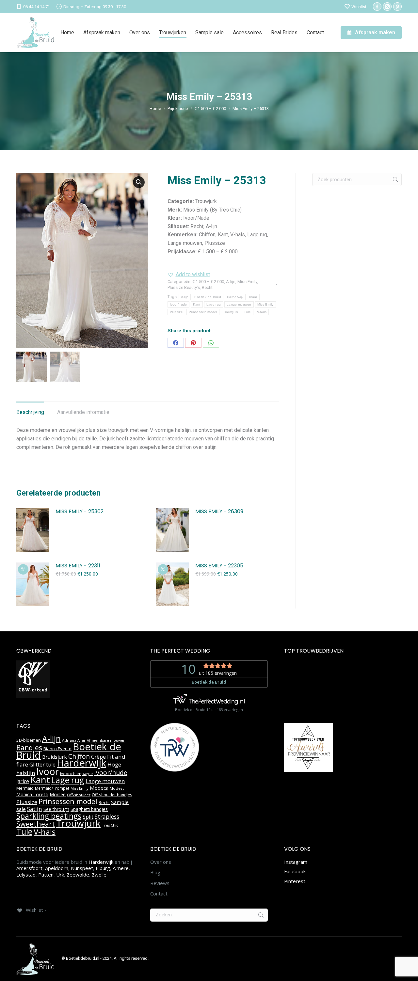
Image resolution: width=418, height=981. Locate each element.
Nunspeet (82, 868)
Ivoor (253, 297)
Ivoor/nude (178, 304)
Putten (46, 874)
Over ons (160, 862)
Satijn (34, 809)
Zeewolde (78, 874)
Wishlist (358, 6)
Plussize (176, 312)
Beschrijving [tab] (30, 412)
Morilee (58, 794)
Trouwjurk (230, 312)
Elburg (103, 868)
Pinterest (294, 881)
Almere (121, 868)
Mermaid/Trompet (52, 788)
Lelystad (26, 874)
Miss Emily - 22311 (78, 565)
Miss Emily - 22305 (219, 565)
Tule (247, 312)
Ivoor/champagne (76, 773)
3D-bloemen (28, 740)
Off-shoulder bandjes (112, 795)
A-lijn (230, 281)
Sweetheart (35, 824)
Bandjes (29, 747)
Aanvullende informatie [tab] (83, 412)
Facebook (295, 871)
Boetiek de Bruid (207, 297)
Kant (197, 304)
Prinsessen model (203, 312)
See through (56, 809)
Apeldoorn (56, 868)
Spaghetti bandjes (89, 809)
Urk (60, 874)
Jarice (22, 781)
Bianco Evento (57, 749)
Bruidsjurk (54, 756)
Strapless (107, 816)
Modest (117, 788)
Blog (155, 872)
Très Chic (110, 825)
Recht (207, 287)
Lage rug (213, 304)
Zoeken (395, 179)
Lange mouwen (239, 304)
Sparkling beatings (48, 816)
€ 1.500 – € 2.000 (208, 281)
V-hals (262, 312)
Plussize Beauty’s (184, 287)
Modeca (99, 787)
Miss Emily (247, 281)
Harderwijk (235, 297)
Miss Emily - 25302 (80, 511)
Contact (159, 894)
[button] (139, 182)
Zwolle (99, 874)
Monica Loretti (32, 794)
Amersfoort (29, 868)
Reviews (159, 883)
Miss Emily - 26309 (219, 511)
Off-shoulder (78, 794)
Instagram (295, 862)
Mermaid (25, 788)
